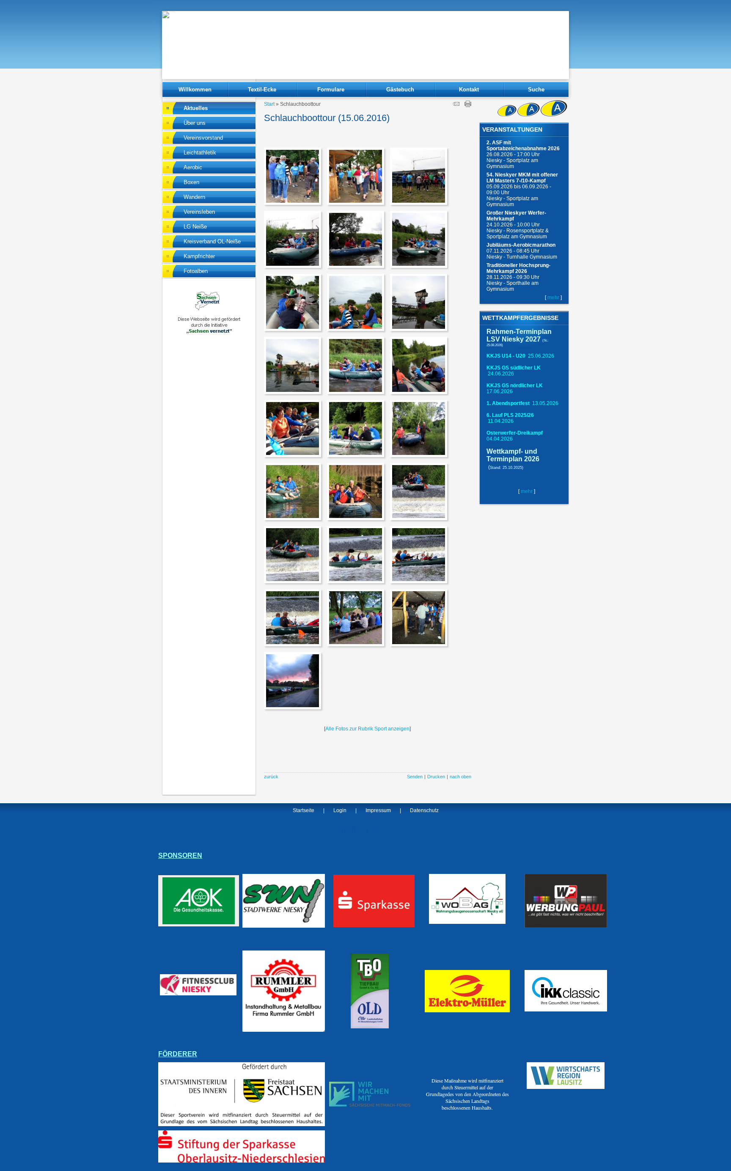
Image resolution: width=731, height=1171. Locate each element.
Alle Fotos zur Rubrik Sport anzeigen (367, 729)
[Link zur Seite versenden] (456, 105)
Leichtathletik (200, 152)
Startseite (303, 810)
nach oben (460, 776)
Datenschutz (424, 810)
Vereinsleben (199, 212)
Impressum (378, 810)
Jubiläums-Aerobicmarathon (520, 245)
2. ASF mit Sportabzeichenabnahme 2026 (523, 146)
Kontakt (469, 89)
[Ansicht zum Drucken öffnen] (467, 105)
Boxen (191, 182)
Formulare (330, 89)
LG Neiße (195, 226)
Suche (536, 89)
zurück (271, 776)
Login (339, 810)
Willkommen (195, 89)
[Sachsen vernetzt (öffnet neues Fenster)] (209, 333)
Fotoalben (196, 271)
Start (269, 104)
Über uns (195, 123)
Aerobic (193, 167)
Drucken (436, 776)
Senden (415, 776)
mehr (553, 297)
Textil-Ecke (262, 89)
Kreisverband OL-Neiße (212, 241)
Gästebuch (400, 89)
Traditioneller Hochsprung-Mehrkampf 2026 (518, 268)
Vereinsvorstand (203, 138)
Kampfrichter (199, 256)
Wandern (194, 197)
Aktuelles (196, 108)
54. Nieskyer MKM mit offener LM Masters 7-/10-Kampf (522, 178)
